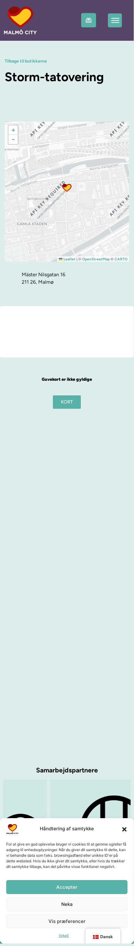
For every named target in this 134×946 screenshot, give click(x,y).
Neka (67, 904)
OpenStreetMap (96, 259)
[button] (124, 829)
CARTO (120, 259)
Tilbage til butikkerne (26, 61)
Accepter (66, 887)
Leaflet (69, 259)
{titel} (64, 936)
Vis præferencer (67, 921)
